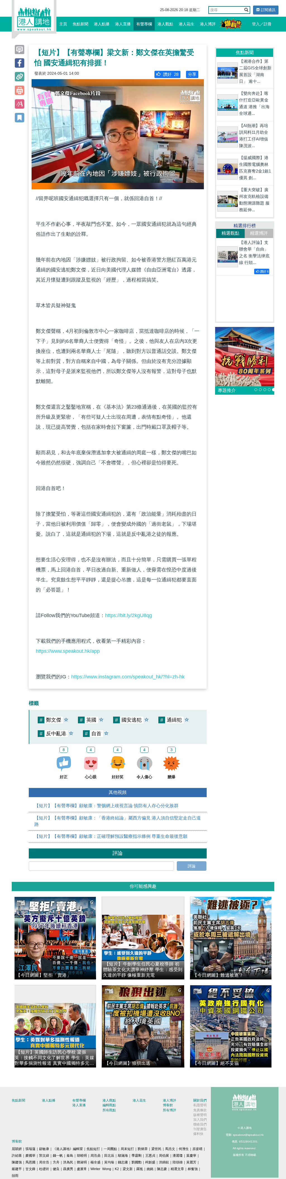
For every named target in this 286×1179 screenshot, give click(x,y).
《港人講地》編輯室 (68, 1149)
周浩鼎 (95, 1156)
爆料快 (198, 1134)
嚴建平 (17, 1169)
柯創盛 (150, 1162)
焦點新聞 (80, 24)
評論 (192, 866)
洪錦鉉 (164, 1162)
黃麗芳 (191, 1162)
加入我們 (200, 1120)
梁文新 (128, 1169)
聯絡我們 (200, 1124)
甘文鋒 (30, 1169)
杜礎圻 (44, 1169)
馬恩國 (30, 1162)
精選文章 (177, 1169)
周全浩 (44, 1162)
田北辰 (109, 1156)
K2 (117, 1169)
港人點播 (101, 24)
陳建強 (17, 1162)
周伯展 (164, 1156)
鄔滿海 (123, 1156)
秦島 (69, 1156)
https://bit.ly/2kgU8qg (128, 615)
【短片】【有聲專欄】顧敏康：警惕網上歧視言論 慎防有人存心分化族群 (106, 805)
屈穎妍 (17, 1149)
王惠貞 (150, 1156)
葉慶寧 (191, 1156)
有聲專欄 (144, 24)
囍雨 (15, 1176)
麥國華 (30, 1156)
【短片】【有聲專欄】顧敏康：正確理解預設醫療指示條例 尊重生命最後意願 (110, 836)
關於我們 (200, 1100)
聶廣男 (68, 1169)
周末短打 (127, 1149)
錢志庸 (123, 1162)
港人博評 (208, 24)
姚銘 (150, 1169)
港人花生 (186, 24)
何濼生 (184, 1149)
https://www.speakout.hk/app (68, 651)
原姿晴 (197, 1149)
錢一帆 (58, 1156)
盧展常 (82, 1169)
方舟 (56, 1162)
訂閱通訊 (267, 10)
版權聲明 (200, 1115)
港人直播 (123, 24)
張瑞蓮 (30, 1149)
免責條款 (200, 1110)
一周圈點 (110, 1149)
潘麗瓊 (178, 1156)
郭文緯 (44, 1156)
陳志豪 (162, 1169)
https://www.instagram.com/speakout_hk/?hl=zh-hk (128, 677)
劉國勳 (137, 1162)
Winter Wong (100, 1169)
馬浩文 (170, 1149)
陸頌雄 (178, 1162)
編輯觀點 (109, 1105)
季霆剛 (137, 1156)
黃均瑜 (109, 1162)
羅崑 (139, 1169)
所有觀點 (109, 1110)
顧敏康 (44, 1149)
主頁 (63, 24)
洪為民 (68, 1162)
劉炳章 (143, 1149)
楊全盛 (95, 1162)
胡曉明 (82, 1156)
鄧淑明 (82, 1162)
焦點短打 (93, 1149)
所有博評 (169, 1110)
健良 (56, 1169)
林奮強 (193, 1169)
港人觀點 (165, 24)
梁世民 (156, 1149)
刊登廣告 (200, 1129)
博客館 (168, 1105)
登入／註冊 (261, 24)
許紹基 (17, 1156)
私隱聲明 (200, 1105)
